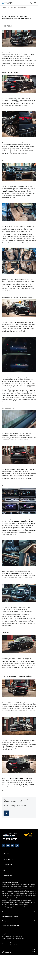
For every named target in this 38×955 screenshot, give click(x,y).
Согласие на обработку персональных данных (14, 943)
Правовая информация (8, 942)
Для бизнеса (8, 870)
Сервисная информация (10, 925)
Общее (4, 912)
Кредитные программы (10, 916)
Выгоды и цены (7, 921)
